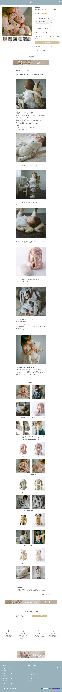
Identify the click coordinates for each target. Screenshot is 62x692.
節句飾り (4, 673)
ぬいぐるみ (7, 5)
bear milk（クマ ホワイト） (42, 32)
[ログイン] (56, 2)
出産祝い (4, 670)
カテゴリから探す (6, 668)
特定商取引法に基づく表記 (32, 674)
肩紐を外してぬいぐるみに (23, 400)
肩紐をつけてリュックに (38, 400)
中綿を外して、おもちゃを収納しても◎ (38, 418)
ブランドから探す (6, 675)
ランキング (4, 683)
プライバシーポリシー (31, 670)
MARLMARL (37, 7)
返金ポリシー (29, 672)
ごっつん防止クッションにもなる (23, 418)
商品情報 (18, 70)
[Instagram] (54, 668)
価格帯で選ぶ (5, 678)
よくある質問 (29, 678)
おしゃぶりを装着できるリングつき (23, 437)
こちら (21, 638)
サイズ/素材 (26, 70)
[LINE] (58, 668)
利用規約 (28, 668)
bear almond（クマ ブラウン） (43, 28)
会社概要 (28, 676)
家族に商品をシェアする (31, 56)
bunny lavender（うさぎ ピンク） (43, 21)
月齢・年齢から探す (6, 680)
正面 (23, 457)
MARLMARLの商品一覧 (45, 594)
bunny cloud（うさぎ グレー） (42, 25)
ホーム (3, 5)
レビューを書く (39, 615)
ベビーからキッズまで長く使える (38, 437)
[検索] (5, 2)
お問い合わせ (29, 680)
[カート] (59, 2)
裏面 (38, 457)
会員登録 (36, 635)
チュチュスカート (39, 326)
